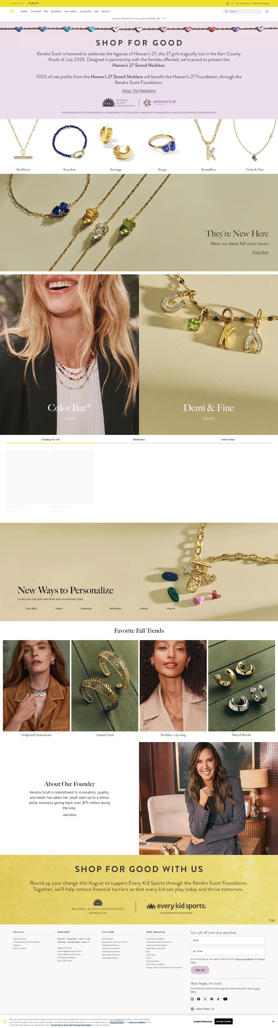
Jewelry (24, 11)
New (46, 11)
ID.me (148, 958)
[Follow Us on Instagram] (192, 1000)
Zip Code (197, 951)
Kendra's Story (19, 939)
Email (195, 940)
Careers (16, 945)
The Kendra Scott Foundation (26, 942)
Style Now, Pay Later (155, 948)
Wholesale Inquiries (111, 955)
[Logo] (12, 11)
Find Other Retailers (66, 957)
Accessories (85, 11)
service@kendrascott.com (69, 951)
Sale (96, 11)
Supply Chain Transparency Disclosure (164, 967)
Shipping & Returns (110, 945)
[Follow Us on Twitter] (205, 1000)
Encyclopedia (152, 961)
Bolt (148, 951)
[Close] (273, 1021)
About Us (105, 11)
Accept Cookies (223, 1021)
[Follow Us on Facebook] (198, 1000)
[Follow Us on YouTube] (225, 1000)
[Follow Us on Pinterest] (211, 1000)
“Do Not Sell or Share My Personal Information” (71, 1025)
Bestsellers (56, 11)
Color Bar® (36, 11)
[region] (139, 1021)
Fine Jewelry (70, 11)
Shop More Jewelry (155, 964)
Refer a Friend (19, 948)
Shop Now (69, 418)
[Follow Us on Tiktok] (218, 1000)
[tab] (50, 439)
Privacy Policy (117, 1022)
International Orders (111, 951)
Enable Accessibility (260, 3)
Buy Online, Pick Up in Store (115, 942)
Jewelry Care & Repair (156, 945)
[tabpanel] (139, 480)
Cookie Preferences (203, 1021)
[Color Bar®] (69, 354)
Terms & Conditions (111, 948)
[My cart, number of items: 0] (267, 11)
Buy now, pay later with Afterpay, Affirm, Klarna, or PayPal (136, 18)
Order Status (108, 939)
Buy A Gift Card (64, 961)
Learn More (69, 814)
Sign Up (200, 970)
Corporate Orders (110, 958)
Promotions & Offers (155, 939)
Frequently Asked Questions (159, 942)
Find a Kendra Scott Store (69, 954)
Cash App (150, 955)
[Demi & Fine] (208, 354)
